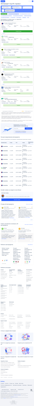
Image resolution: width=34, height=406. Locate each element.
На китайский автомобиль (18, 15)
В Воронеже (11, 326)
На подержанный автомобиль (6, 15)
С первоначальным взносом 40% (4, 296)
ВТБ (28, 17)
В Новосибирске (19, 322)
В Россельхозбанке (12, 316)
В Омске (2, 326)
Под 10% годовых (3, 308)
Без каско (27, 287)
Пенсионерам (3, 278)
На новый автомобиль (5, 17)
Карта (20, 383)
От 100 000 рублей (21, 287)
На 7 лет (2, 373)
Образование (29, 385)
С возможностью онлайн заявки (3, 272)
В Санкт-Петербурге (12, 322)
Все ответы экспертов (29, 224)
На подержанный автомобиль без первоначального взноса (28, 280)
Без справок (19, 17)
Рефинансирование (27, 15)
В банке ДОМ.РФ (28, 316)
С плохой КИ (13, 17)
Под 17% (19, 362)
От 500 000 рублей (21, 291)
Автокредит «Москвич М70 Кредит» (10, 23)
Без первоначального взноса (25, 13)
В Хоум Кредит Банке (4, 372)
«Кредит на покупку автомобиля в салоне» (11, 49)
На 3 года (10, 289)
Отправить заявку (18, 31)
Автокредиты (5, 377)
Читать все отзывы (29, 204)
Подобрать (18, 44)
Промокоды (24, 385)
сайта (22, 383)
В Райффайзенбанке (12, 318)
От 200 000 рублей (21, 288)
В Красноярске (19, 323)
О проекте (2, 383)
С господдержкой (3, 277)
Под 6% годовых (3, 304)
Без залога (10, 305)
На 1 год (10, 286)
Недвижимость (3, 386)
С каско (27, 288)
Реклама (16, 383)
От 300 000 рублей (21, 290)
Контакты (7, 383)
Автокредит (6, 36)
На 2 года (10, 287)
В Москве (2, 322)
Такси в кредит (20, 273)
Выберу (2, 377)
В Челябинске (28, 323)
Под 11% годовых (3, 310)
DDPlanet (15, 403)
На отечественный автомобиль (29, 273)
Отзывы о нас (11, 383)
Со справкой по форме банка (12, 275)
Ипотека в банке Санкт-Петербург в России (7, 362)
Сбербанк (24, 17)
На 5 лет (10, 290)
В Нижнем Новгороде (12, 323)
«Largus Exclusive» (7, 62)
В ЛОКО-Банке (3, 370)
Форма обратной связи (5, 389)
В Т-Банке (2, 316)
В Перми (18, 326)
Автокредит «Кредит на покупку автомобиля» (12, 87)
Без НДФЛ (10, 277)
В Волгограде (28, 326)
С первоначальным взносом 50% (4, 298)
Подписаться (28, 128)
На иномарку (28, 271)
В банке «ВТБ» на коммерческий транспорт (24, 365)
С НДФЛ (10, 273)
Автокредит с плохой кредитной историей (4, 274)
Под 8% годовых (3, 307)
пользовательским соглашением (21, 132)
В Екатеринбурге (28, 322)
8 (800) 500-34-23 (21, 389)
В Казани (2, 323)
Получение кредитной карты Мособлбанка (7, 365)
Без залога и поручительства (11, 304)
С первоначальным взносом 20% (4, 291)
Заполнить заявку (17, 199)
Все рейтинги (30, 244)
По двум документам (4, 275)
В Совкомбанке (3, 318)
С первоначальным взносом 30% (4, 293)
